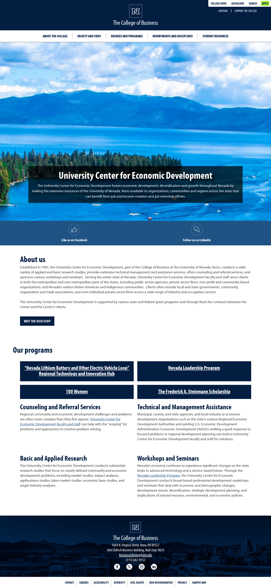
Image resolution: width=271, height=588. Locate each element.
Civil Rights (137, 582)
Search (253, 3)
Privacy (182, 582)
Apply (265, 3)
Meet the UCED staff (37, 321)
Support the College (245, 11)
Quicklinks (237, 3)
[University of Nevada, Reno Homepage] (135, 527)
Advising (223, 11)
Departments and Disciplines (173, 36)
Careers (83, 582)
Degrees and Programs (127, 36)
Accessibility (101, 582)
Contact (69, 582)
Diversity (119, 582)
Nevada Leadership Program (158, 476)
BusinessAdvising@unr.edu (135, 554)
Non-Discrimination (161, 582)
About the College (55, 36)
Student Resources (215, 36)
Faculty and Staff (89, 36)
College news (219, 3)
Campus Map (199, 582)
